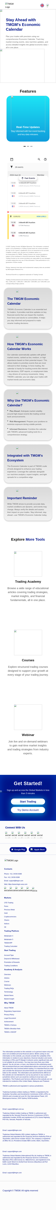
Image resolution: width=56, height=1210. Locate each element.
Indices (6, 924)
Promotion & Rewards (12, 962)
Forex (6, 906)
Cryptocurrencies (10, 917)
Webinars (7, 985)
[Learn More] (28, 607)
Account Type (9, 955)
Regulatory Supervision (12, 1011)
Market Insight (9, 999)
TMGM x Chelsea (10, 1025)
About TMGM (8, 1008)
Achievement (8, 1022)
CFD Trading (8, 903)
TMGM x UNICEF (10, 1032)
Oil (5, 927)
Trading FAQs (9, 988)
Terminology (8, 992)
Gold (6, 913)
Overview (7, 974)
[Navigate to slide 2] (28, 146)
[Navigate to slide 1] (25, 146)
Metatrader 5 (8, 939)
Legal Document (10, 1018)
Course (6, 981)
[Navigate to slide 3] (31, 146)
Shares (6, 920)
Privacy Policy (9, 1015)
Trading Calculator (10, 946)
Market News (8, 995)
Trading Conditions (11, 966)
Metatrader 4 (8, 936)
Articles (6, 978)
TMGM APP (8, 943)
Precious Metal (9, 910)
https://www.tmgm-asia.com (17, 884)
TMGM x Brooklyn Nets (12, 1029)
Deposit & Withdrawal (11, 959)
